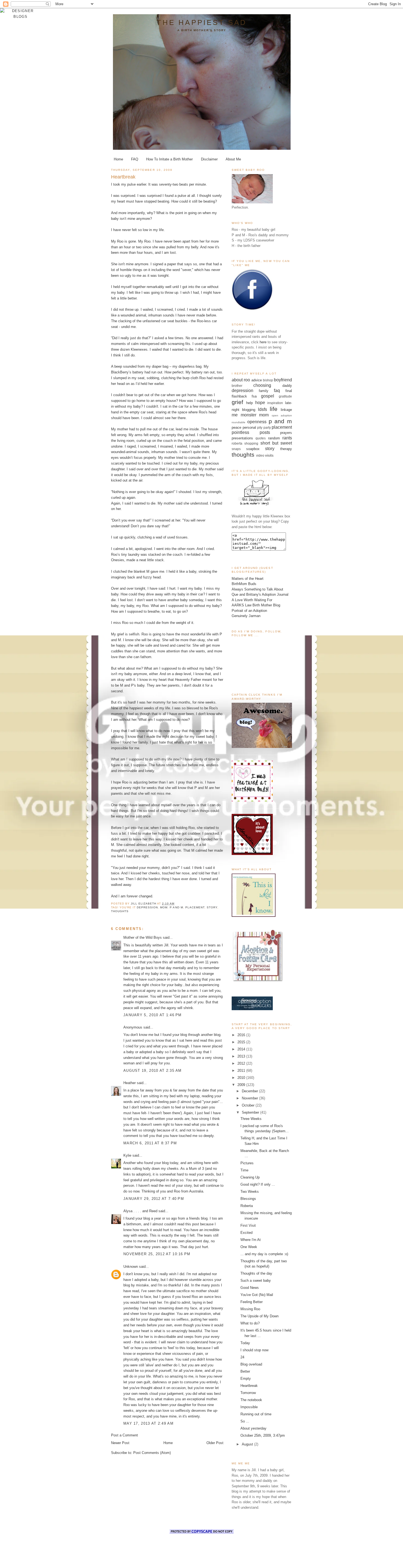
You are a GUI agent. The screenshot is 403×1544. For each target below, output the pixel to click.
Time (244, 1170)
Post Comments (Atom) (152, 1453)
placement (195, 907)
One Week (248, 1247)
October (249, 1105)
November (250, 1098)
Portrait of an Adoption (249, 611)
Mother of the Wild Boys (142, 937)
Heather (129, 1083)
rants (287, 438)
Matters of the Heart (247, 579)
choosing (262, 385)
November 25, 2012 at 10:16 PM (157, 1254)
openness (256, 421)
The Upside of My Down (259, 1316)
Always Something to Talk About (257, 589)
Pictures (247, 1163)
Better (245, 1371)
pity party (264, 427)
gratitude (285, 396)
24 (242, 1357)
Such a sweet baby (255, 1280)
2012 (241, 1063)
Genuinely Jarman (246, 616)
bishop (268, 380)
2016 (241, 1035)
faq (277, 390)
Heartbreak (249, 1386)
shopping (251, 443)
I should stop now (254, 1350)
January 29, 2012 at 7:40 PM (153, 1199)
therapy (286, 449)
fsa (254, 396)
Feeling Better (251, 1302)
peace (236, 427)
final (288, 391)
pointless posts (251, 432)
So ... (244, 1421)
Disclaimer (209, 159)
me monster (244, 415)
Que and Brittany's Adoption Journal (260, 594)
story (212, 907)
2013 (241, 1056)
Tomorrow (248, 1393)
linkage (286, 410)
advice (256, 380)
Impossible (249, 1407)
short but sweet (276, 443)
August (248, 1444)
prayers (286, 433)
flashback (239, 396)
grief (237, 402)
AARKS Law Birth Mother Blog (256, 605)
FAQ (134, 159)
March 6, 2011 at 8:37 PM (150, 1143)
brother (237, 385)
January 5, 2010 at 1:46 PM (152, 1015)
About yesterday (253, 1428)
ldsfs (262, 409)
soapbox (253, 449)
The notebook (251, 1400)
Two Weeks (249, 1191)
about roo (241, 380)
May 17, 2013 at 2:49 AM (148, 1423)
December (250, 1091)
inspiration (275, 403)
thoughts (120, 911)
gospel (267, 396)
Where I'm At (250, 1240)
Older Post (214, 1443)
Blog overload (251, 1364)
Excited (246, 1233)
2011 (241, 1070)
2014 (241, 1049)
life (273, 409)
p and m (176, 907)
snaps (236, 449)
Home (118, 159)
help (249, 403)
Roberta (246, 1206)
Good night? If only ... (257, 1184)
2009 (241, 1085)
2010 (241, 1078)
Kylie (127, 1155)
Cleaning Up (250, 1177)
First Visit (248, 1225)
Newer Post (120, 1443)
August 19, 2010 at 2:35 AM (152, 1070)
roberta (237, 443)
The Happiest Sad (202, 22)
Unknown (130, 1266)
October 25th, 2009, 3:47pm (262, 1435)
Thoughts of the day (256, 1273)
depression (147, 907)
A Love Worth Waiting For (252, 600)
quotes (261, 438)
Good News (249, 1288)
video (260, 455)
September (251, 1112)
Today (245, 1343)
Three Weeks (251, 1119)
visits (269, 455)
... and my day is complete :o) (264, 1254)
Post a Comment (124, 1435)
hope (260, 402)
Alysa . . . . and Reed (140, 1211)
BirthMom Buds (244, 584)
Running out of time (255, 1414)
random (274, 438)
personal (249, 427)
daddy (287, 386)
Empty (245, 1378)
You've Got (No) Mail (256, 1295)
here (263, 342)
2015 (241, 1042)
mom (164, 907)
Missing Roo (250, 1309)
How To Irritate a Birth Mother (169, 159)
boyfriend (283, 380)
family (263, 391)
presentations (242, 438)
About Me (233, 159)
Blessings (248, 1199)
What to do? (250, 1323)
